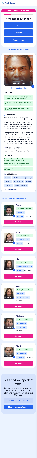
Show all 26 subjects (11, 189)
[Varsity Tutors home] (8, 3)
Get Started (18, 222)
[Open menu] (33, 3)
